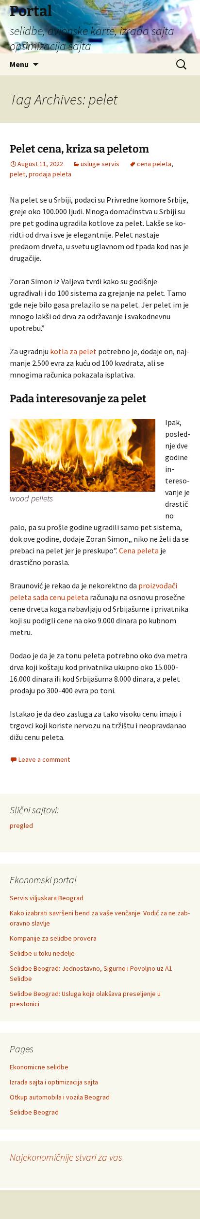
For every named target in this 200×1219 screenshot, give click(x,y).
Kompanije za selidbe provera (53, 938)
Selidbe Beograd (34, 1112)
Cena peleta (139, 550)
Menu (19, 64)
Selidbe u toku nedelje (42, 953)
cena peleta (154, 163)
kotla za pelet (73, 351)
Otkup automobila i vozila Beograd (60, 1097)
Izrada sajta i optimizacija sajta (54, 1082)
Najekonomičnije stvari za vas (66, 1157)
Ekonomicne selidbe (39, 1067)
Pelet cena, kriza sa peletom (79, 148)
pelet (17, 174)
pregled (21, 825)
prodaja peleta (50, 174)
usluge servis (100, 163)
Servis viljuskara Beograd (46, 897)
